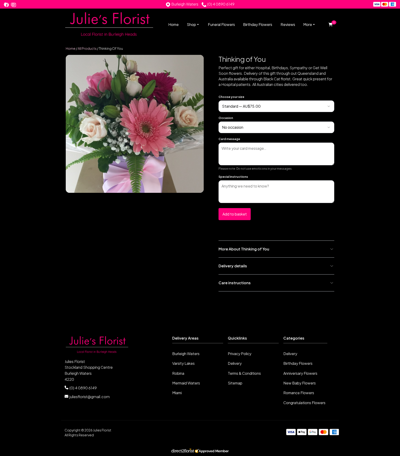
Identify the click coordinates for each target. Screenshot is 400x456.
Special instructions (233, 176)
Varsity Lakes (183, 363)
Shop (191, 24)
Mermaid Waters (186, 383)
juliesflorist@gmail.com (89, 396)
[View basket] (330, 25)
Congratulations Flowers (304, 402)
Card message (229, 139)
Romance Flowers (298, 392)
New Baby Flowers (299, 383)
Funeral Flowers (221, 24)
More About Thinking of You (244, 249)
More (307, 24)
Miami (177, 392)
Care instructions (235, 282)
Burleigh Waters (186, 353)
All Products (87, 48)
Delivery (235, 363)
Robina (178, 373)
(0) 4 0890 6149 (83, 387)
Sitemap (235, 383)
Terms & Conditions (244, 373)
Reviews (288, 24)
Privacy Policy (239, 353)
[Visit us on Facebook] (7, 5)
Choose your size (231, 97)
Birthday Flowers (257, 24)
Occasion (226, 118)
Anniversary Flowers (300, 373)
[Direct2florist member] (200, 451)
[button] (200, 339)
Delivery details (233, 265)
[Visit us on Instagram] (14, 5)
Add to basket (234, 214)
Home (173, 24)
